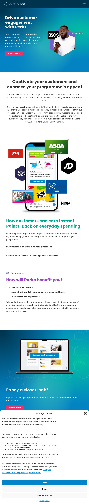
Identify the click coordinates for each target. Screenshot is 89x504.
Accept (44, 482)
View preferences (44, 495)
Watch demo (14, 53)
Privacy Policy (44, 501)
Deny (44, 489)
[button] (85, 413)
